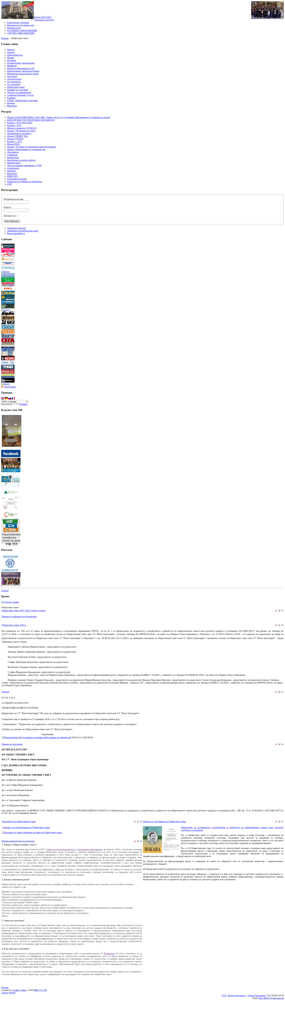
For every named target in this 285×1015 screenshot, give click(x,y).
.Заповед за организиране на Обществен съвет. (26, 827)
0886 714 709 (40, 990)
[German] (6, 398)
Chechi (4, 993)
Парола (7, 207)
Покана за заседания (12, 744)
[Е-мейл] (282, 611)
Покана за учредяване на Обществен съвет (164, 821)
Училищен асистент (44, 20)
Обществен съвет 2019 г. (14, 625)
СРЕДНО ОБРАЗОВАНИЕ (21, 33)
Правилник (109, 953)
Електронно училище (18, 22)
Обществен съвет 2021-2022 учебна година (23, 610)
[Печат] (279, 611)
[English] (3, 398)
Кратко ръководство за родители (18, 841)
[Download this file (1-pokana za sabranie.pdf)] (24, 737)
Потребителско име (13, 199)
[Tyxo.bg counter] (10, 602)
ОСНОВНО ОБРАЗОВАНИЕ (22, 30)
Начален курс (14, 28)
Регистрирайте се (16, 233)
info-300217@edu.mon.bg (271, 998)
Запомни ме (10, 216)
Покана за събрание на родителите (19, 616)
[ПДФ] (276, 611)
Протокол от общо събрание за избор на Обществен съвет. (32, 832)
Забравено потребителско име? (22, 231)
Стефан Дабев (19, 990)
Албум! (5, 590)
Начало (4, 38)
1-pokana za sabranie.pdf (59, 737)
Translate (23, 404)
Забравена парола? (16, 228)
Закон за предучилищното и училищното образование (75, 849)
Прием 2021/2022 (42, 17)
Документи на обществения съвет (19, 821)
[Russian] (10, 398)
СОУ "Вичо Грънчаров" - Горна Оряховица (244, 995)
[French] (13, 398)
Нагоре (4, 987)
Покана (5, 691)
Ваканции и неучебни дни (20, 25)
